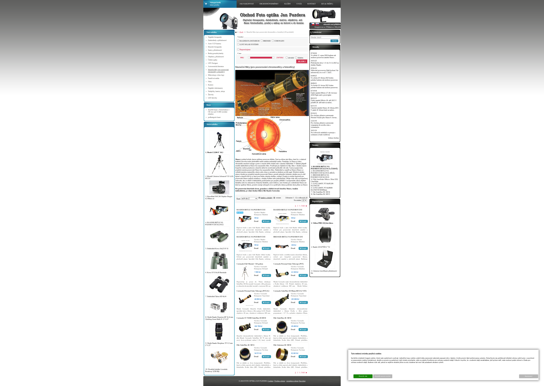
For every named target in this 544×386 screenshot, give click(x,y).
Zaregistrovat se (319, 27)
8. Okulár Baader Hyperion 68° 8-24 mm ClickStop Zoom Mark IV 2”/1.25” (219, 318)
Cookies (270, 381)
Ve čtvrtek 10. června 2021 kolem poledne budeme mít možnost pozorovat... (325, 86)
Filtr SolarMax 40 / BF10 (282, 318)
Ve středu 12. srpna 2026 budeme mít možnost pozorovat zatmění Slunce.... (323, 56)
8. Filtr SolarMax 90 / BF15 (320, 194)
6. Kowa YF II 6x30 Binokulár (215, 273)
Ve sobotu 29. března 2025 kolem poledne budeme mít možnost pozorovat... (325, 79)
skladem (300, 58)
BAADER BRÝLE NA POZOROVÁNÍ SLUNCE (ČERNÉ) (251, 238)
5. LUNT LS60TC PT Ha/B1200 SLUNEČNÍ (322, 185)
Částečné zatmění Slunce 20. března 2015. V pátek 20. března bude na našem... (325, 109)
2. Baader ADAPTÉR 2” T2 (320, 247)
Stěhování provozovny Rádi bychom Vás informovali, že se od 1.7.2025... (324, 71)
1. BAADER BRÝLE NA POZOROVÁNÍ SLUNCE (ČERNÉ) (324, 168)
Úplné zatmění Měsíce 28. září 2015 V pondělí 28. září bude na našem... (324, 101)
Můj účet (338, 27)
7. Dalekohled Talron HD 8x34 (215, 296)
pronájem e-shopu (292, 381)
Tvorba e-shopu (279, 381)
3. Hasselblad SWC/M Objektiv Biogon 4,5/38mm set (218, 197)
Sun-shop (302, 381)
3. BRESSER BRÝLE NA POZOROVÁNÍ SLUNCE (320, 176)
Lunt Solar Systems (249, 44)
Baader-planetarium (250, 41)
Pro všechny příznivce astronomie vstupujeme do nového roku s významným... (322, 125)
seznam (278, 198)
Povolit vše (363, 376)
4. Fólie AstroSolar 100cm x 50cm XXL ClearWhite (324, 180)
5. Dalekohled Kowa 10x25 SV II (216, 249)
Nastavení (528, 376)
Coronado (279, 41)
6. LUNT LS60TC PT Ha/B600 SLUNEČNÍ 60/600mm (321, 189)
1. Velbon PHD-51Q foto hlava (322, 223)
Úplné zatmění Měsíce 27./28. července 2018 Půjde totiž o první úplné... (324, 94)
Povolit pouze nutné (383, 376)
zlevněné (291, 58)
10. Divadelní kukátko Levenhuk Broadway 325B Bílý (216, 370)
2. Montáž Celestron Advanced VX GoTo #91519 (219, 177)
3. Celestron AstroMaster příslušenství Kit (324, 272)
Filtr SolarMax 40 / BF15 (245, 345)
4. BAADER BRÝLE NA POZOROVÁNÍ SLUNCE (214, 224)
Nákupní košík (215, 3)
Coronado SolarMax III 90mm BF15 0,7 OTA (290, 291)
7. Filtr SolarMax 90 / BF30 (320, 192)
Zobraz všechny (333, 138)
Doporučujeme (245, 50)
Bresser (267, 41)
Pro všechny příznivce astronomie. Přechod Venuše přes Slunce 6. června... (324, 116)
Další (303, 206)
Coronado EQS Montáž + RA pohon (250, 264)
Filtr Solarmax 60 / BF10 (282, 345)
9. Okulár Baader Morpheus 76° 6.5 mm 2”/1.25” (219, 344)
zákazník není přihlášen (332, 24)
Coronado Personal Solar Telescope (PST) (288, 264)
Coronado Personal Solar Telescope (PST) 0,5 (253, 291)
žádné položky (214, 5)
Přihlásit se (330, 27)
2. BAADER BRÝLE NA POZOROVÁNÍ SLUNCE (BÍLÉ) (322, 172)
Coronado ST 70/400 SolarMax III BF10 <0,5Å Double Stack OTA (251, 319)
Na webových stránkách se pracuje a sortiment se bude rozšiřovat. (323, 134)
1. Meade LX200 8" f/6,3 (214, 152)
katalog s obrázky (266, 198)
